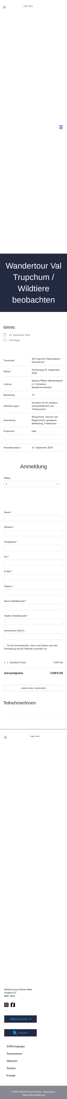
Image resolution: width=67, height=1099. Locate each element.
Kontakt (11, 1075)
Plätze (7, 478)
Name (8, 512)
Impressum (49, 1091)
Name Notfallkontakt (15, 601)
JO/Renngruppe (16, 1046)
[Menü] (61, 127)
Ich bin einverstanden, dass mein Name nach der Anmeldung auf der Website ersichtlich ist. (31, 647)
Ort (6, 556)
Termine (11, 1068)
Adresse (9, 527)
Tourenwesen (14, 1053)
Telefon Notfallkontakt (16, 615)
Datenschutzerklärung (33, 1095)
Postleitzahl (10, 542)
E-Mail (8, 571)
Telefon (8, 586)
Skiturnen (12, 1061)
